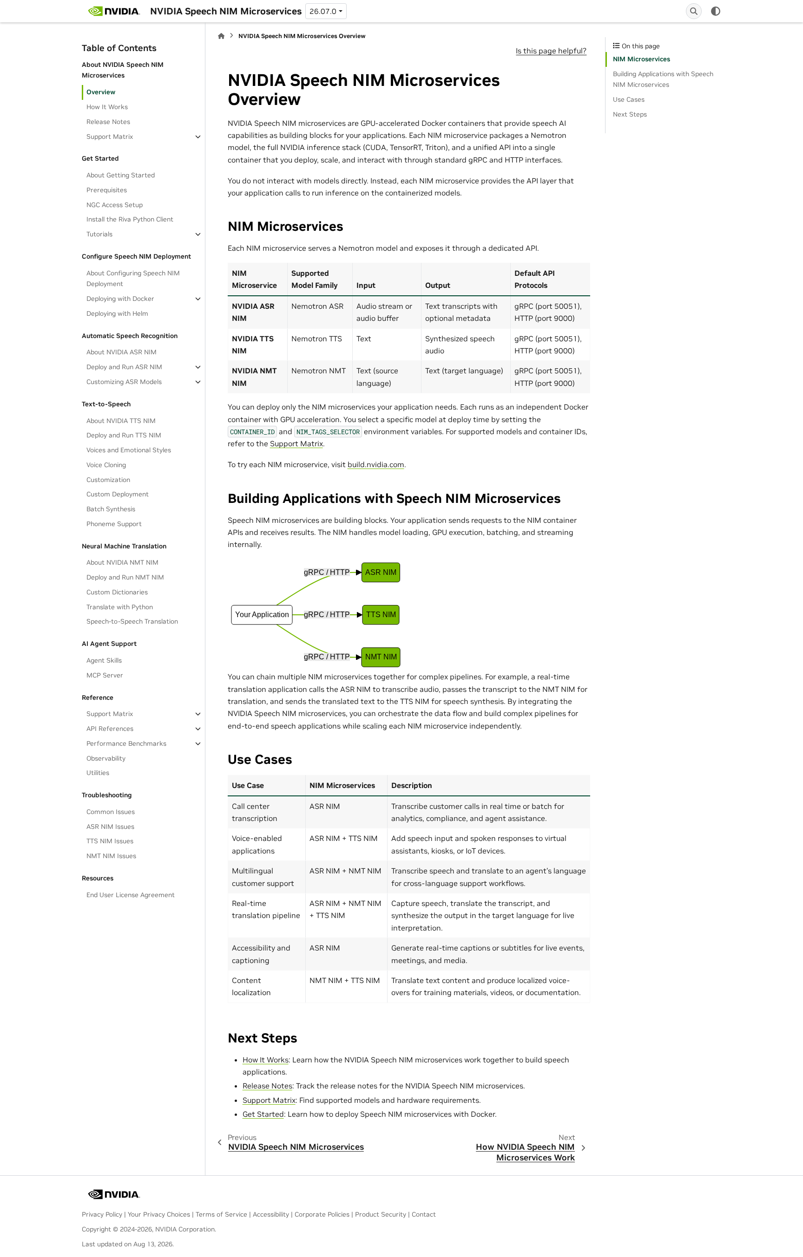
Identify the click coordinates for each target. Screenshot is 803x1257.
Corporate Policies (322, 1214)
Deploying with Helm (117, 313)
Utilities (97, 773)
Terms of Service (221, 1214)
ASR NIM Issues (110, 826)
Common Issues (110, 812)
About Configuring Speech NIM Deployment (133, 278)
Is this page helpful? (551, 50)
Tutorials (99, 234)
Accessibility (271, 1214)
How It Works (107, 107)
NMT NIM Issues (111, 856)
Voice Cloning (106, 465)
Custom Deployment (117, 494)
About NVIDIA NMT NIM (122, 562)
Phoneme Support (114, 524)
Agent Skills (104, 660)
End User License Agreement (130, 895)
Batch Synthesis (110, 509)
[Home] (221, 36)
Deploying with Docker (120, 298)
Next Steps (630, 114)
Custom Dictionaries (117, 592)
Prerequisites (106, 190)
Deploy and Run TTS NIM (123, 435)
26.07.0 (322, 11)
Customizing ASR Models (124, 382)
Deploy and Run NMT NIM (125, 577)
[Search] (694, 11)
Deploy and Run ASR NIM (124, 367)
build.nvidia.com (376, 464)
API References (109, 728)
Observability (105, 758)
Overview (100, 92)
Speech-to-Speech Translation (132, 621)
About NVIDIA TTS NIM (121, 421)
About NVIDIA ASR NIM (121, 352)
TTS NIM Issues (109, 841)
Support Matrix (109, 136)
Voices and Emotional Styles (128, 450)
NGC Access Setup (114, 205)
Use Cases (629, 99)
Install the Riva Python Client (129, 219)
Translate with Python (119, 607)
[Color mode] (715, 11)
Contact (424, 1214)
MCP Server (104, 675)
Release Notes (108, 121)
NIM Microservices (641, 59)
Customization (108, 479)
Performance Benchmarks (126, 743)
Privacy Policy (102, 1214)
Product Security (380, 1214)
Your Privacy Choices (159, 1214)
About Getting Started (120, 175)
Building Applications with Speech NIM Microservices (663, 79)
